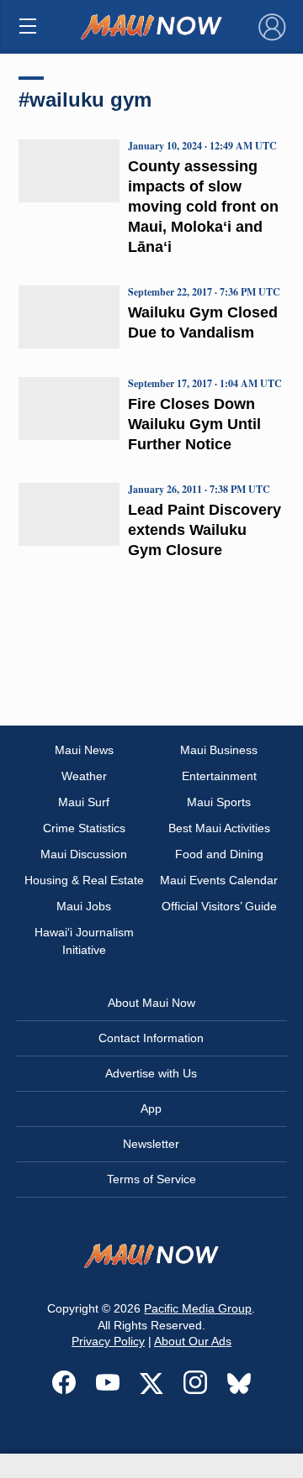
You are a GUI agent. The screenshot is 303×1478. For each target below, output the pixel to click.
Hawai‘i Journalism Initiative (84, 941)
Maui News (84, 750)
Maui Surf (83, 802)
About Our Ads (192, 1341)
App (151, 1108)
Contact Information (151, 1038)
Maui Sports (219, 802)
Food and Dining (219, 854)
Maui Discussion (83, 854)
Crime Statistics (84, 828)
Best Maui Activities (219, 828)
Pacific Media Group (198, 1308)
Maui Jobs (83, 906)
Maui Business (219, 750)
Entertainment (219, 776)
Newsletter (151, 1143)
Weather (84, 776)
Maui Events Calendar (219, 880)
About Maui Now (151, 1002)
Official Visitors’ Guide (219, 906)
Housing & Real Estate (84, 880)
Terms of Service (151, 1179)
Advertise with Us (151, 1073)
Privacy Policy (108, 1341)
